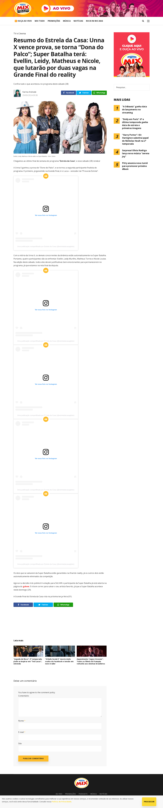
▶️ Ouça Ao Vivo (23, 21)
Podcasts (83, 794)
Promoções (54, 21)
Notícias (78, 21)
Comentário (23, 695)
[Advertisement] (60, 625)
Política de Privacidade (61, 801)
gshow (26, 586)
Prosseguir (149, 801)
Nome (21, 720)
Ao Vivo (59, 794)
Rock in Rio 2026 (94, 21)
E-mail (21, 732)
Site (20, 743)
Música (67, 21)
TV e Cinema (19, 33)
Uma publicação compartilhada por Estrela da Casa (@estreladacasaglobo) (45, 246)
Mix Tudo (40, 21)
